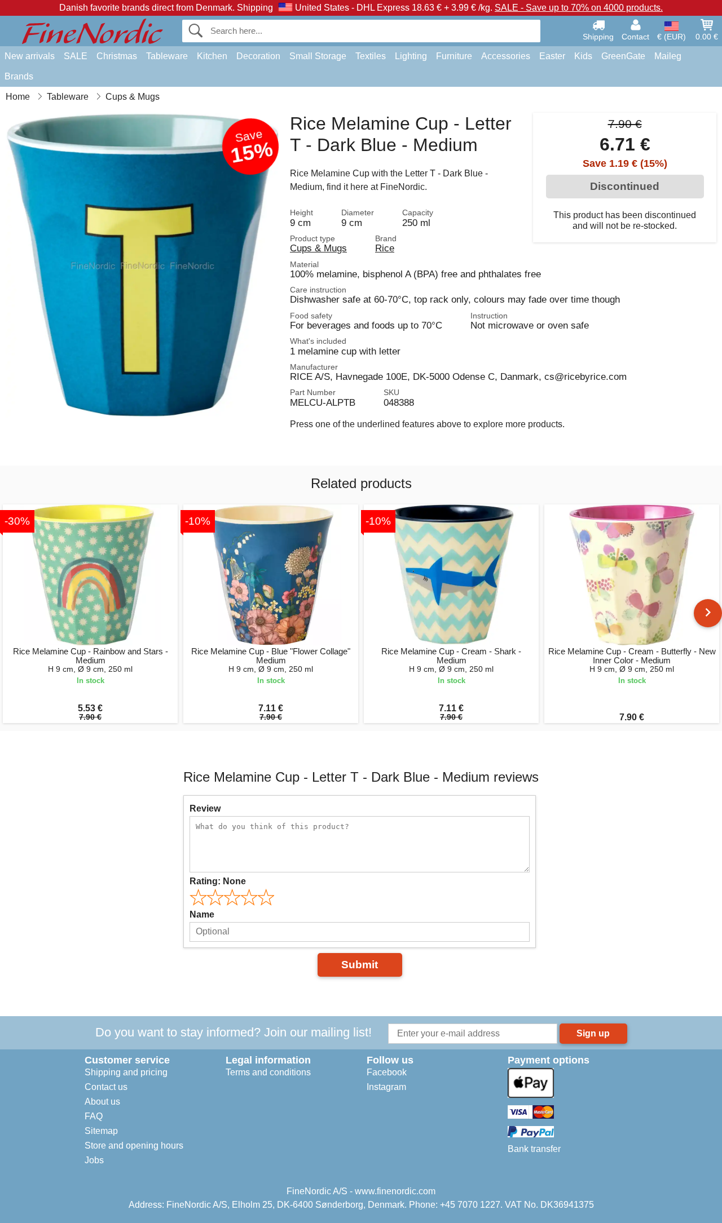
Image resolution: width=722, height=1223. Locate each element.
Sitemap (101, 1131)
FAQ (94, 1116)
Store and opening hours (134, 1145)
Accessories (505, 56)
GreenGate (623, 56)
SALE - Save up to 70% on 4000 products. (579, 7)
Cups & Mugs (318, 248)
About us (102, 1101)
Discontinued (624, 186)
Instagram (386, 1087)
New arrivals (30, 56)
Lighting (411, 56)
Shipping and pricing (126, 1072)
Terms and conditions (268, 1072)
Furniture (454, 56)
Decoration (258, 56)
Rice (384, 248)
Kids (583, 56)
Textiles (370, 56)
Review (205, 808)
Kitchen (212, 56)
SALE (75, 56)
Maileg (667, 56)
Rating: (218, 881)
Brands (19, 76)
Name (202, 914)
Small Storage (317, 56)
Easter (552, 56)
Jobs (94, 1160)
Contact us (106, 1087)
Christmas (116, 56)
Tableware (167, 56)
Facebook (387, 1072)
